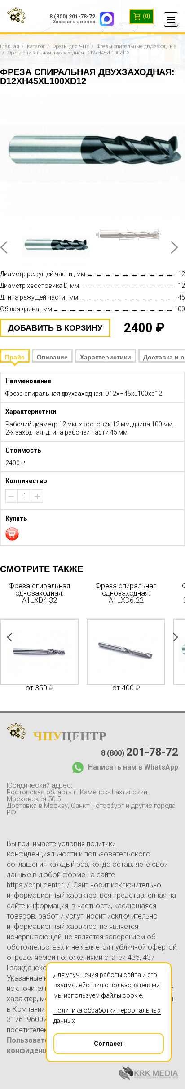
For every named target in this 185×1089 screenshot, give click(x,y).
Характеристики (105, 357)
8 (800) (139, 752)
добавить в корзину (55, 327)
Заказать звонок (74, 21)
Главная (9, 46)
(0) (145, 16)
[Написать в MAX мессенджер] (105, 17)
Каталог (36, 46)
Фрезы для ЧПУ (71, 46)
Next (174, 247)
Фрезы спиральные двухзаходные (136, 46)
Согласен (109, 1043)
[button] (37, 496)
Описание (52, 357)
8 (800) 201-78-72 (72, 16)
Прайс (15, 357)
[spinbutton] (24, 496)
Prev (4, 247)
